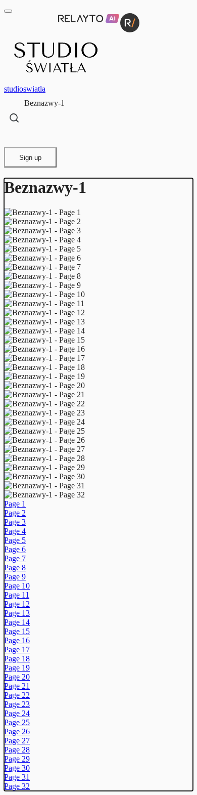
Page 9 (15, 576)
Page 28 (17, 749)
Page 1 (15, 503)
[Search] (14, 118)
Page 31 (17, 777)
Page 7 (15, 558)
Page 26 (17, 731)
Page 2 (15, 513)
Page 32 (17, 786)
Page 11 (16, 595)
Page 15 (17, 631)
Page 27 (17, 740)
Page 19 (17, 667)
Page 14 (17, 622)
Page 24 (17, 713)
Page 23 (17, 704)
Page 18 (17, 658)
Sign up (30, 157)
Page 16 (17, 640)
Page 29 (17, 759)
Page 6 (15, 549)
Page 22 (17, 695)
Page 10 (17, 585)
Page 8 (15, 567)
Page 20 (17, 677)
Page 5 (15, 540)
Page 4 (15, 531)
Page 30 (17, 768)
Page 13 (17, 613)
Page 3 (15, 522)
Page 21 (17, 686)
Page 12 (17, 604)
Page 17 (17, 649)
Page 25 (17, 722)
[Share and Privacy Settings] (13, 137)
